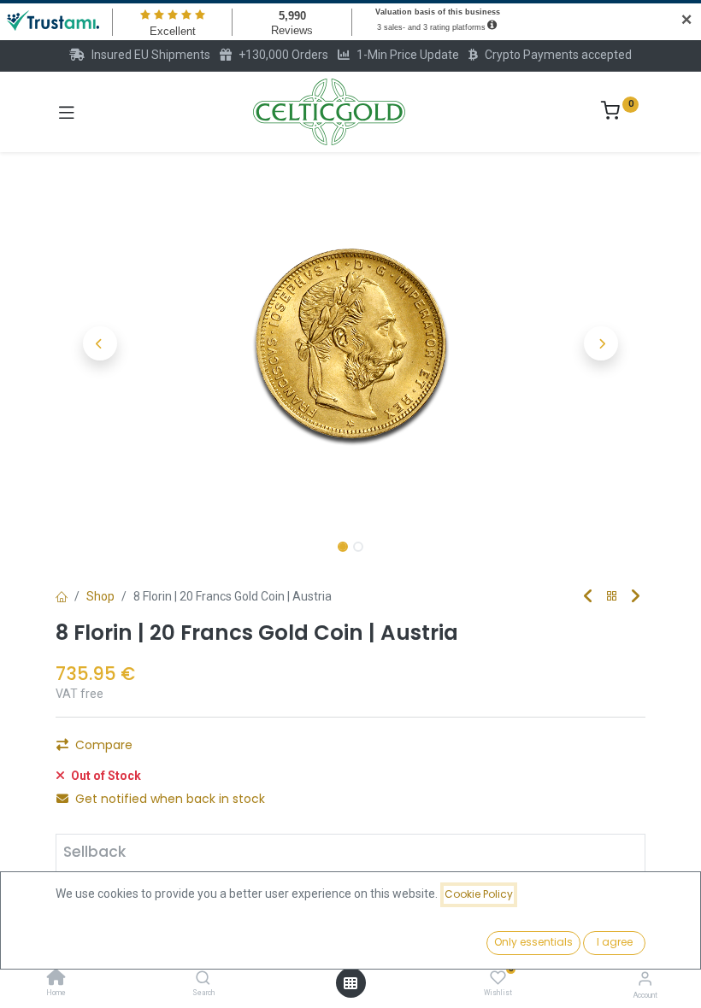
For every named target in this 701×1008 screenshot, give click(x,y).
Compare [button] (104, 744)
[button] (100, 343)
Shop (100, 596)
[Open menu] (350, 983)
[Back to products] (612, 597)
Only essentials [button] (533, 942)
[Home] (56, 979)
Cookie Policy (479, 894)
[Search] (203, 979)
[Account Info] (645, 978)
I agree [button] (615, 942)
